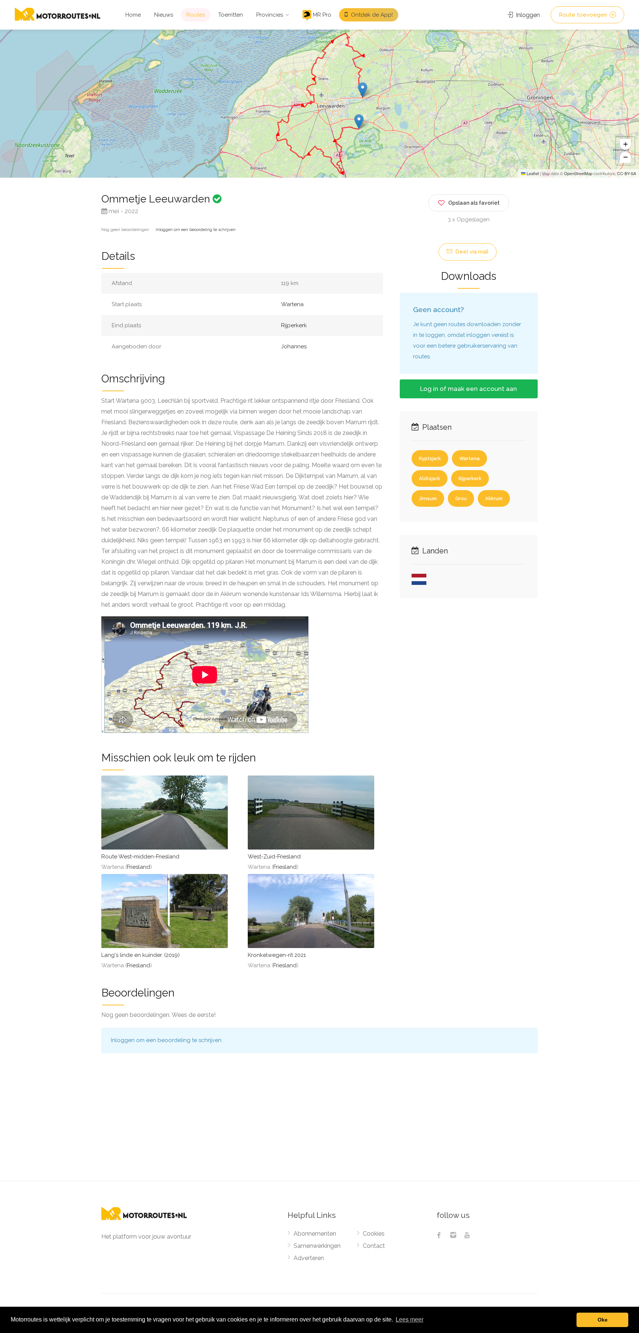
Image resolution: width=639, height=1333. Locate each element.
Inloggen (527, 15)
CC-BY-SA (626, 173)
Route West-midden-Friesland (140, 856)
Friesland (138, 867)
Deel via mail (471, 251)
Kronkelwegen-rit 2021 (277, 955)
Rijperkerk (294, 325)
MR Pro (321, 14)
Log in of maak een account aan (468, 388)
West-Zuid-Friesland (274, 856)
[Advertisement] (319, 1125)
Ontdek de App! (371, 14)
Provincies (269, 14)
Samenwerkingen (317, 1245)
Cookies (374, 1233)
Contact (374, 1245)
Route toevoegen (583, 14)
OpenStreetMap (578, 173)
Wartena (292, 304)
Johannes (294, 346)
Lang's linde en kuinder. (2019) (140, 955)
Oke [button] (603, 1320)
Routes (195, 14)
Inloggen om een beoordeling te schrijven (196, 229)
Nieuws (163, 14)
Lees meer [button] (409, 1319)
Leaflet (532, 173)
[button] (359, 121)
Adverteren (309, 1258)
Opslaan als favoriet (474, 203)
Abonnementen (315, 1233)
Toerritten (230, 14)
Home (133, 14)
